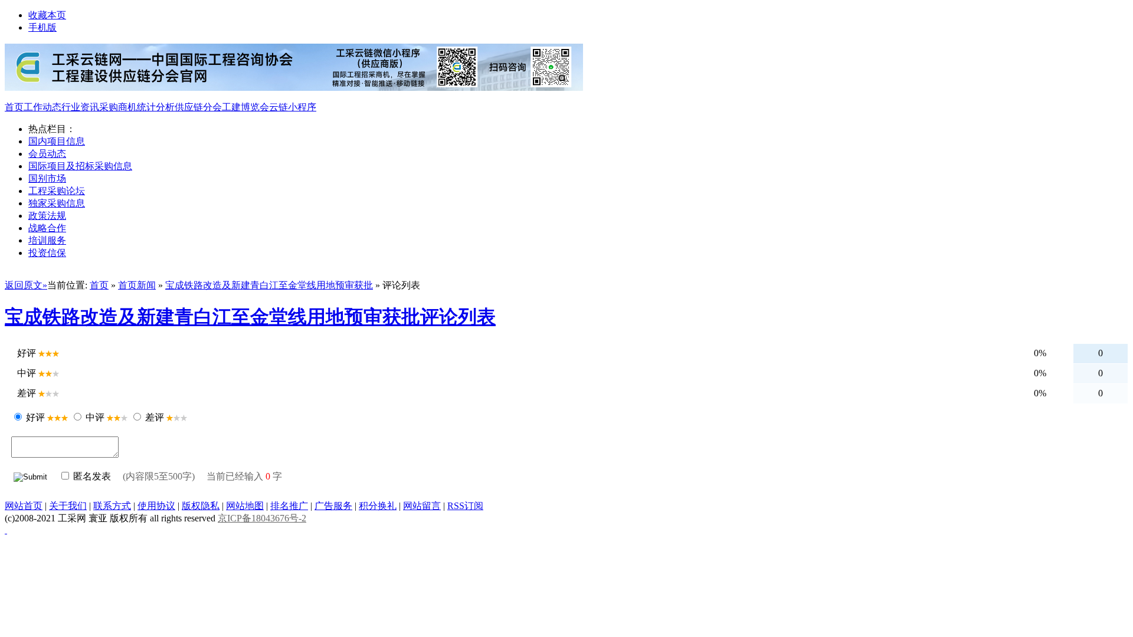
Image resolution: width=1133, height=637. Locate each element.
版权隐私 (201, 506)
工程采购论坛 (56, 191)
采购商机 (118, 107)
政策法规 (47, 216)
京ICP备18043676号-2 (262, 518)
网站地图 (245, 506)
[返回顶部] (6, 530)
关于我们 (68, 506)
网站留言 (422, 506)
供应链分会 (198, 107)
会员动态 (47, 154)
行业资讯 (80, 107)
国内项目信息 (56, 141)
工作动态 (42, 107)
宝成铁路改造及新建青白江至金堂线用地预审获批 (269, 285)
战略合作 (47, 228)
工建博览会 (245, 107)
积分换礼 (378, 506)
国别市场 (47, 178)
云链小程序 (292, 107)
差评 (154, 417)
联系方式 (112, 506)
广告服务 (333, 506)
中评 (95, 417)
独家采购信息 (56, 203)
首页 (14, 107)
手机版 (42, 27)
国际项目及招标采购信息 (80, 166)
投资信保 (47, 253)
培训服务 (47, 240)
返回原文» (26, 285)
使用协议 (156, 506)
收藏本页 (47, 15)
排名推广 (289, 506)
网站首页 (23, 506)
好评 (35, 417)
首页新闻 (137, 285)
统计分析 (156, 107)
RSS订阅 (465, 506)
